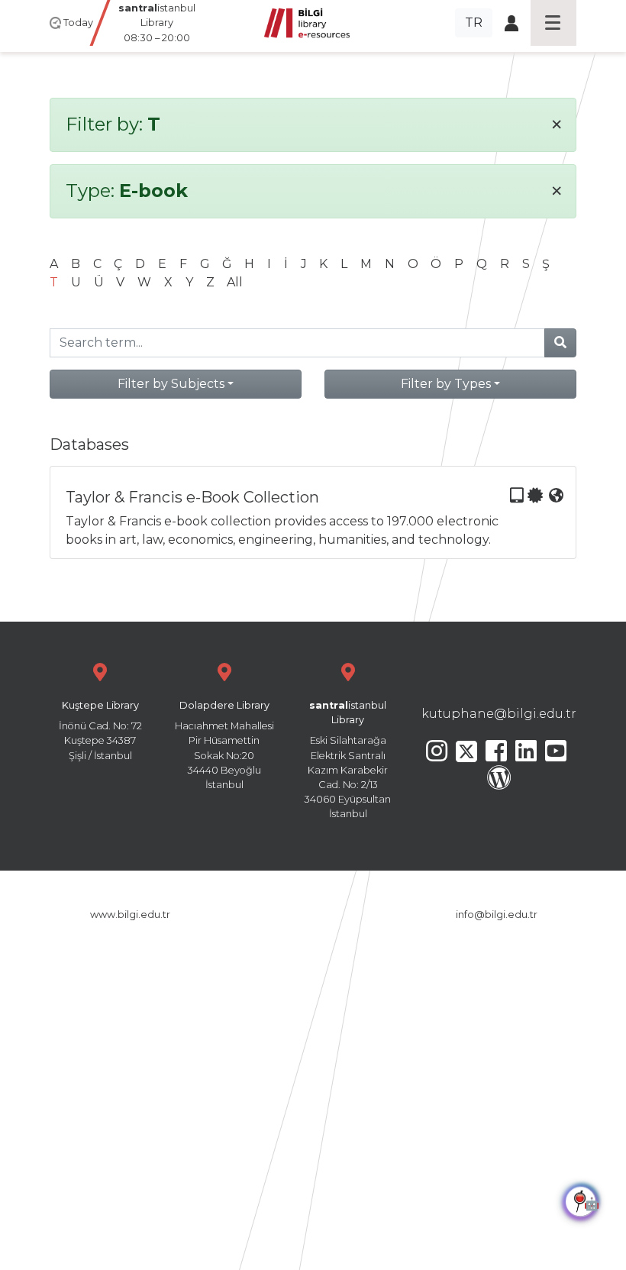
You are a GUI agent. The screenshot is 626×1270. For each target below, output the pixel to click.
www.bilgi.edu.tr (130, 914)
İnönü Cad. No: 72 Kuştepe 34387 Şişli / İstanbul (100, 730)
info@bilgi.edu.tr (496, 914)
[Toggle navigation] (553, 23)
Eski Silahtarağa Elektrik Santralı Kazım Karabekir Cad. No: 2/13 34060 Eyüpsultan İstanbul (348, 759)
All (235, 282)
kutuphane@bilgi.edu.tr (498, 713)
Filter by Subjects (171, 383)
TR (473, 22)
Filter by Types (446, 383)
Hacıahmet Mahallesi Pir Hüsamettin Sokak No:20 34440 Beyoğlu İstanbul (224, 745)
